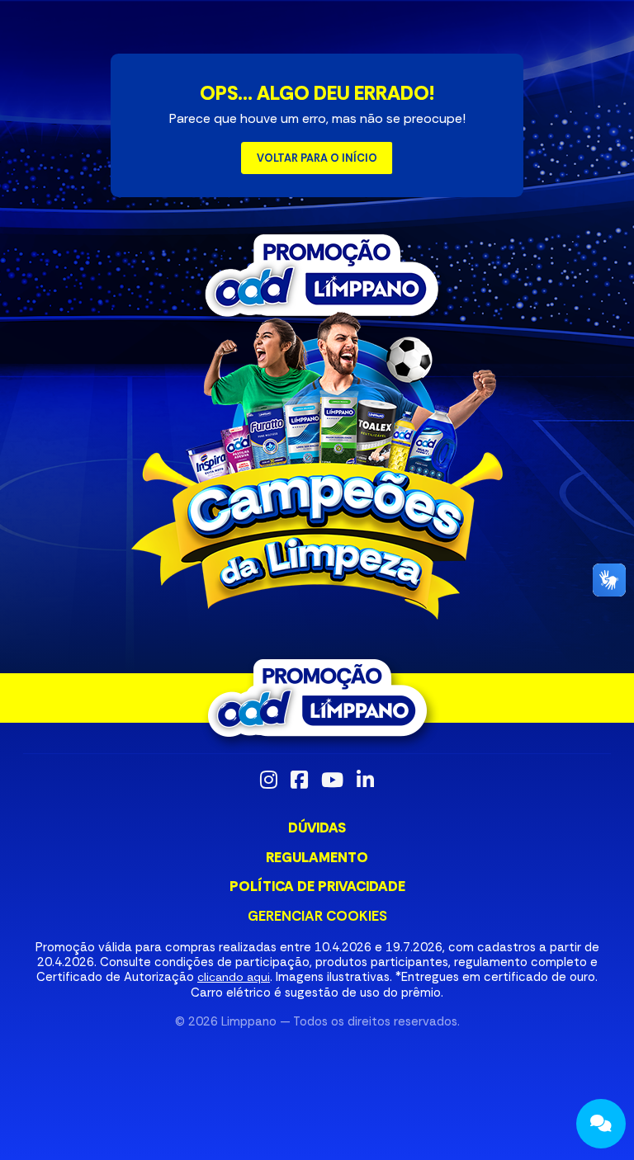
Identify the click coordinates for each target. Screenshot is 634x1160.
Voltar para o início (317, 158)
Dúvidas (317, 828)
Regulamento (317, 858)
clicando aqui (233, 976)
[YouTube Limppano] (332, 780)
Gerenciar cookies (317, 916)
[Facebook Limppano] (299, 780)
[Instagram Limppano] (268, 780)
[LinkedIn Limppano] (365, 780)
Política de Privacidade (317, 886)
